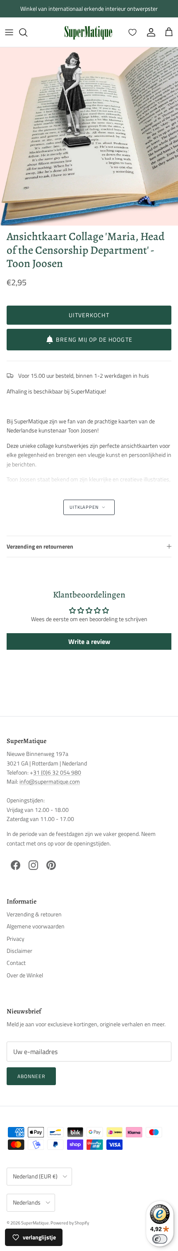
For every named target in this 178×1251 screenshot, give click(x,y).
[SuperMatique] (88, 32)
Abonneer (31, 1076)
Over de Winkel (25, 975)
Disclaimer (19, 950)
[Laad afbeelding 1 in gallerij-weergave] (89, 136)
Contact (16, 962)
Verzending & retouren (34, 914)
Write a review (89, 641)
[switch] (159, 1239)
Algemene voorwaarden (36, 926)
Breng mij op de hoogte (94, 339)
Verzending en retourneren (40, 546)
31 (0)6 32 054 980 (57, 772)
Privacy (15, 938)
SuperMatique (35, 1222)
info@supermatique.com (49, 781)
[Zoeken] (27, 32)
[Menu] (9, 32)
